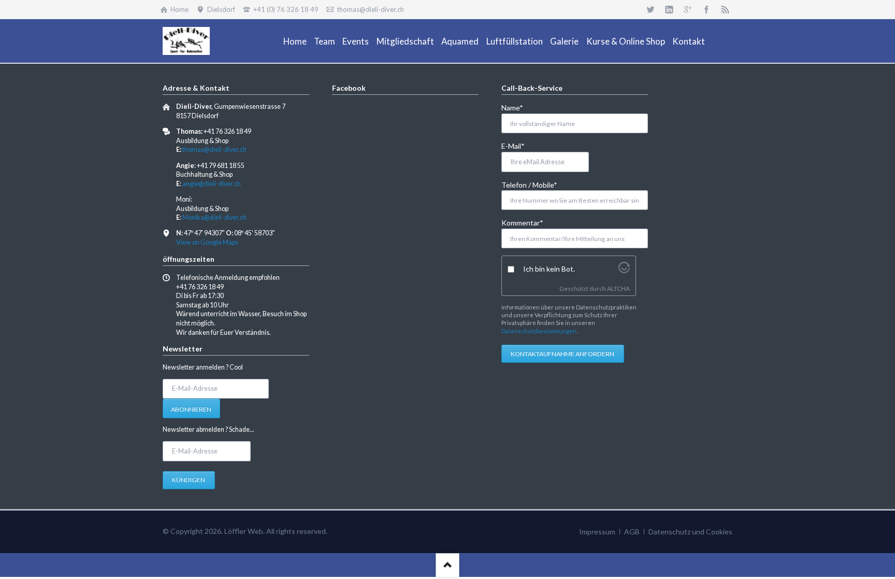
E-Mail (518, 145)
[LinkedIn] (669, 9)
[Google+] (688, 9)
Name (518, 107)
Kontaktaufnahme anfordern (562, 354)
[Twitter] (650, 9)
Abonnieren (191, 409)
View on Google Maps (207, 242)
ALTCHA (618, 288)
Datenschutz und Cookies (690, 531)
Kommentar (522, 222)
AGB (632, 531)
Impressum (597, 531)
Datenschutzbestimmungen (538, 331)
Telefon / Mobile (529, 184)
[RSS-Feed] (725, 9)
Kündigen (188, 480)
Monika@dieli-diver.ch (214, 217)
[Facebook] (706, 9)
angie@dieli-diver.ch (211, 184)
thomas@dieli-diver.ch (214, 149)
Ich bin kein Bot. (549, 268)
